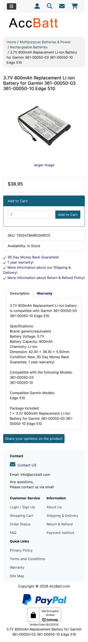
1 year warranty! (19, 262)
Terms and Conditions (27, 559)
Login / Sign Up (22, 507)
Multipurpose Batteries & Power (45, 42)
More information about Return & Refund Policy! (45, 278)
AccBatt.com (59, 586)
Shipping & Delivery (62, 515)
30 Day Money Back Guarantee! (32, 257)
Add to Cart (68, 214)
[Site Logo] (44, 22)
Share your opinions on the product (34, 438)
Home (11, 42)
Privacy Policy (21, 550)
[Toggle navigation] (11, 6)
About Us (54, 507)
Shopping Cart (22, 515)
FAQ (13, 533)
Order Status (20, 524)
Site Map (17, 576)
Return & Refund (60, 524)
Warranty (17, 567)
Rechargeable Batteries (28, 47)
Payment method (60, 533)
